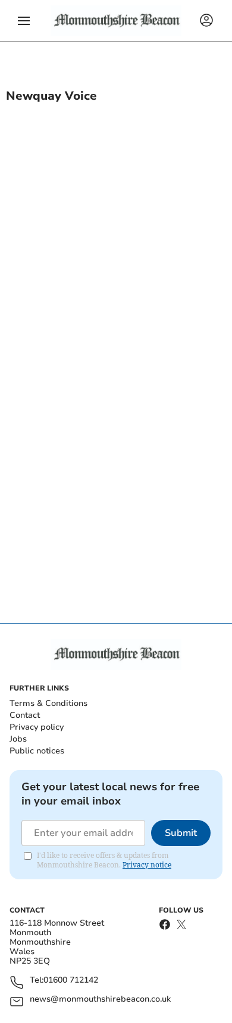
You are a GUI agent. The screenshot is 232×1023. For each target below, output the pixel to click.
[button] (24, 21)
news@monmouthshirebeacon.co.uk (100, 1000)
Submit (181, 833)
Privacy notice (147, 864)
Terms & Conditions (48, 703)
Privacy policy (37, 727)
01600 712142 (70, 981)
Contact (25, 715)
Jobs (18, 739)
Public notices (37, 750)
